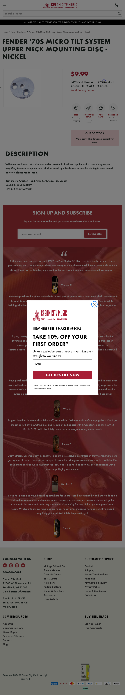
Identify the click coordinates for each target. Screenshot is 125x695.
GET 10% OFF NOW (62, 374)
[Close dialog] (94, 304)
